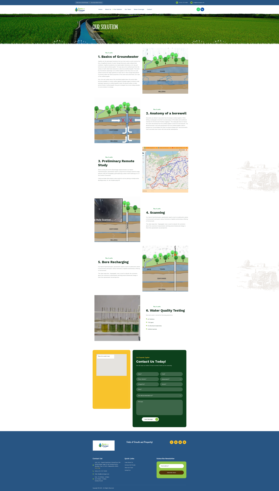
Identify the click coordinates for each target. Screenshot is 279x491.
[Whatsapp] (198, 9)
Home (94, 39)
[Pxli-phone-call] (202, 9)
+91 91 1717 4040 (183, 2)
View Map (97, 468)
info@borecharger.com (198, 2)
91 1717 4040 (103, 471)
